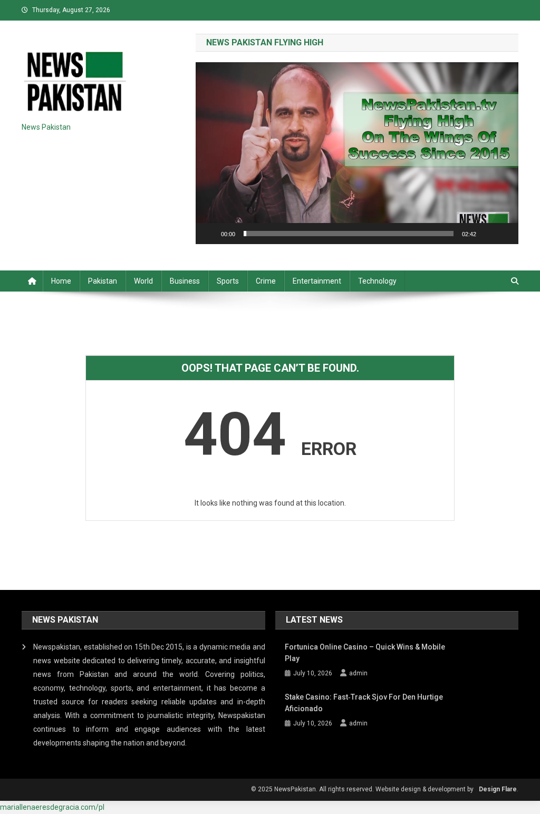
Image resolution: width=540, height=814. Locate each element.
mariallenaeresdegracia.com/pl (52, 807)
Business (185, 281)
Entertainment (317, 281)
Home (61, 281)
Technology (377, 281)
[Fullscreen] (504, 233)
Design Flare (498, 789)
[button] (357, 153)
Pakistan (102, 281)
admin (358, 673)
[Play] (209, 233)
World (143, 281)
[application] (357, 153)
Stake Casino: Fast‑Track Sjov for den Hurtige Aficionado (364, 703)
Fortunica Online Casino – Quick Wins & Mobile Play (365, 653)
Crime (266, 281)
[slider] (349, 233)
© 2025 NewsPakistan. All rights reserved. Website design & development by (362, 789)
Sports (228, 281)
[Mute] (488, 233)
